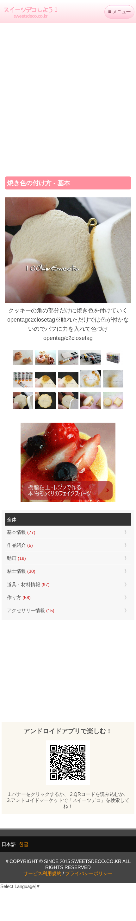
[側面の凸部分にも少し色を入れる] (90, 408)
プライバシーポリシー (89, 873)
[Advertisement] (68, 97)
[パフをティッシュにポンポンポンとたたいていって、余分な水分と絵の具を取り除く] (90, 386)
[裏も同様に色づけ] (45, 408)
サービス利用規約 (42, 873)
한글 (23, 844)
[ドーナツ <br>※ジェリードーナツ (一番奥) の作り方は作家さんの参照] (45, 365)
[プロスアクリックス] (113, 365)
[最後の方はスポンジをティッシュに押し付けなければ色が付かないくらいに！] (113, 386)
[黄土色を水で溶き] (45, 386)
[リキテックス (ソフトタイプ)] (23, 386)
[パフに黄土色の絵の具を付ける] (68, 386)
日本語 (9, 844)
